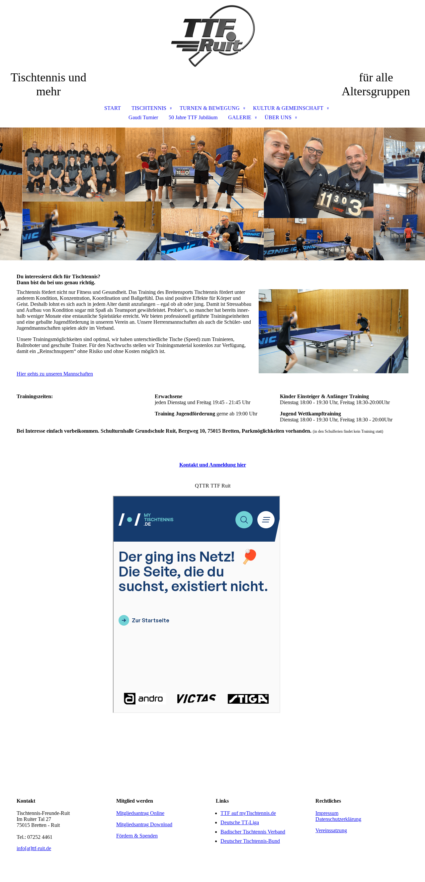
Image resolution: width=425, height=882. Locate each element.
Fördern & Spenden (137, 835)
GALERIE (239, 117)
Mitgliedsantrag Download (144, 824)
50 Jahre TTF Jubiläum (193, 117)
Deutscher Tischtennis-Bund (250, 841)
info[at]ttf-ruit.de (34, 848)
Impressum (326, 813)
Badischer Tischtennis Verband (252, 832)
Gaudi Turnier (143, 117)
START (112, 108)
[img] (212, 35)
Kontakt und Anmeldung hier (212, 465)
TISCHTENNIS (148, 108)
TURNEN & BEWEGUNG (210, 108)
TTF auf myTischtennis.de (248, 813)
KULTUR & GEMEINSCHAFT (288, 108)
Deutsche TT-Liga (239, 822)
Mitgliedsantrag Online (140, 813)
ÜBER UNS (278, 117)
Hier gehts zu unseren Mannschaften (55, 374)
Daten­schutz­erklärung (338, 819)
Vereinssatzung (331, 830)
